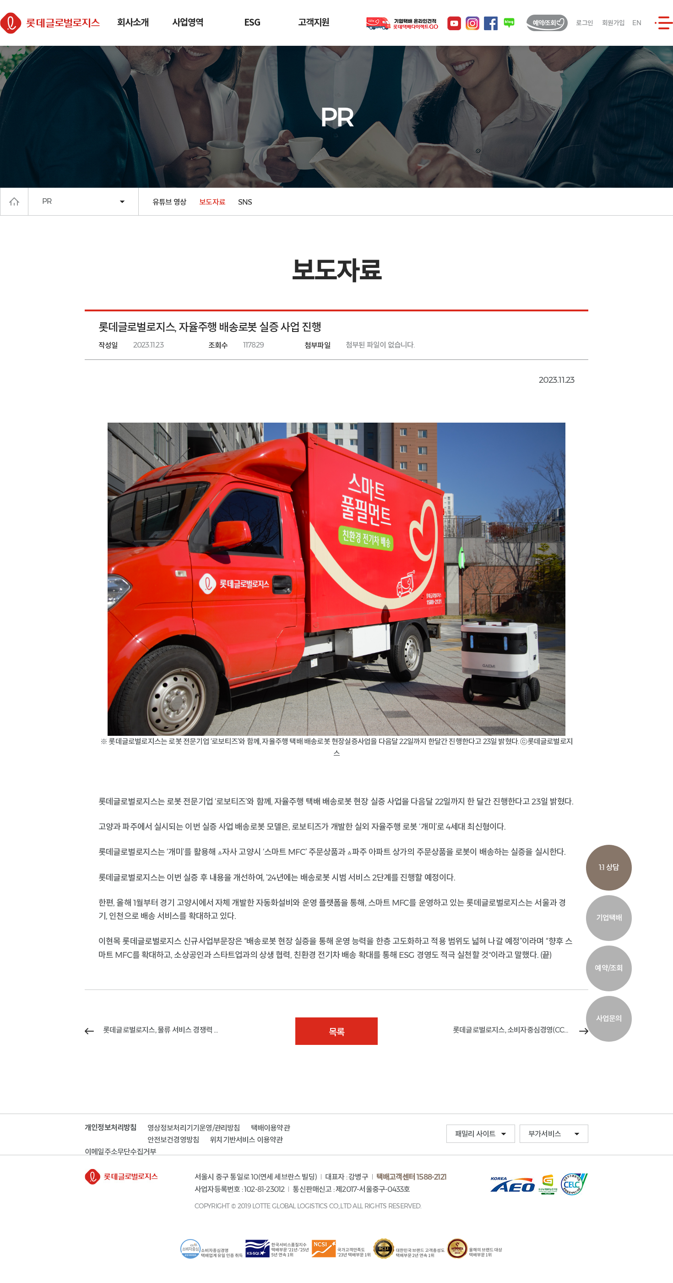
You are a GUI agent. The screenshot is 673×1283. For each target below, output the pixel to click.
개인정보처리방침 (111, 1127)
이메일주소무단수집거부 (120, 1151)
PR (47, 201)
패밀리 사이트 (475, 1134)
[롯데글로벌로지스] (55, 23)
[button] (664, 23)
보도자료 (212, 202)
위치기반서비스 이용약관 (246, 1140)
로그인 (584, 23)
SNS (245, 202)
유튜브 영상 (169, 202)
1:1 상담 (609, 867)
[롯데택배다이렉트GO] (402, 24)
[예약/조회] (547, 23)
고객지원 (313, 22)
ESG (252, 22)
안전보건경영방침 (173, 1140)
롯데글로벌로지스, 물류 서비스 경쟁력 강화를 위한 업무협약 (161, 1030)
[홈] (14, 201)
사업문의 (609, 1018)
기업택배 (609, 917)
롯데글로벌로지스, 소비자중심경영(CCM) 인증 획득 (520, 1030)
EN (636, 23)
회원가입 (613, 23)
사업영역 (187, 22)
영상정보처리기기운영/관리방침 (193, 1128)
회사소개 (132, 22)
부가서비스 (544, 1134)
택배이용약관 (270, 1128)
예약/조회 (609, 968)
